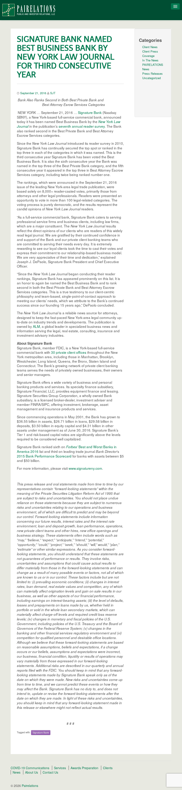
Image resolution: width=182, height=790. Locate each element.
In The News (150, 60)
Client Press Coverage (150, 53)
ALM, (37, 326)
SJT (52, 93)
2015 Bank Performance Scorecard (44, 456)
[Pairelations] (28, 9)
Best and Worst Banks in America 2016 (67, 449)
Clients (108, 768)
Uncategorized (151, 78)
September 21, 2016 (33, 93)
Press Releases (152, 73)
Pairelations (29, 785)
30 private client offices (68, 352)
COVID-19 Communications (30, 768)
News (16, 772)
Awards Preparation (84, 768)
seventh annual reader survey (82, 126)
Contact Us (50, 772)
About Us (31, 772)
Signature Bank (90, 112)
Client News (150, 47)
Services (60, 768)
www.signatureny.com (85, 468)
